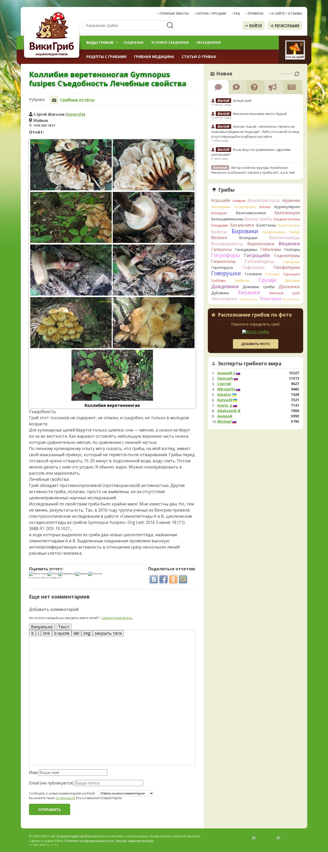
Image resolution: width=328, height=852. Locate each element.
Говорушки (226, 273)
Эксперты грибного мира (249, 363)
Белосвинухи (287, 213)
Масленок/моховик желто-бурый (260, 113)
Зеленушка (248, 299)
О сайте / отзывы (286, 13)
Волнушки (248, 237)
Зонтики (270, 298)
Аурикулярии (287, 206)
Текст (63, 627)
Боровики (245, 231)
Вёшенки (289, 243)
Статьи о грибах (199, 56)
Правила (255, 13)
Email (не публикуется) (51, 783)
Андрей (224, 416)
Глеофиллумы (286, 267)
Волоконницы (284, 237)
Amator (224, 394)
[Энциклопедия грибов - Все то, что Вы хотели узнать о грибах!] (52, 35)
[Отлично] (95, 574)
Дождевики (225, 286)
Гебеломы (270, 249)
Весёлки (219, 237)
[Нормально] (66, 574)
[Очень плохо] (38, 574)
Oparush (225, 378)
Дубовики (220, 292)
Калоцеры (291, 299)
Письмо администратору (134, 841)
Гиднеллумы (287, 255)
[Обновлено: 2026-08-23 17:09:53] (296, 73)
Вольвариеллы (227, 244)
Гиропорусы (222, 267)
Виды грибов (99, 42)
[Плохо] (52, 574)
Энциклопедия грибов (73, 836)
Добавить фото (255, 344)
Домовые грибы (258, 286)
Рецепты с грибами (106, 56)
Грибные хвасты (174, 13)
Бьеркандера (274, 232)
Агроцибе (220, 200)
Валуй (295, 232)
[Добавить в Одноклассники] (173, 579)
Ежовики (249, 292)
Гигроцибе (257, 255)
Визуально (42, 627)
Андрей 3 (226, 373)
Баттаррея (219, 213)
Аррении (291, 200)
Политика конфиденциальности (89, 841)
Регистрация (287, 25)
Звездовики (224, 299)
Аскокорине (221, 206)
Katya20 (224, 400)
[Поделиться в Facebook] (163, 579)
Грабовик (218, 280)
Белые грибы (258, 219)
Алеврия (238, 201)
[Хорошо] (81, 574)
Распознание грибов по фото (255, 315)
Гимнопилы (223, 261)
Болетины (266, 225)
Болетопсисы (289, 225)
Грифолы (242, 280)
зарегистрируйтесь (116, 617)
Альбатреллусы (263, 200)
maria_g (224, 405)
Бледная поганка (287, 219)
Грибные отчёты (77, 100)
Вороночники (260, 244)
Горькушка (291, 274)
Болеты (219, 231)
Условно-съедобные (170, 42)
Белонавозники (251, 212)
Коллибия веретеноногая (112, 405)
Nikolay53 (226, 389)
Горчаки (272, 274)
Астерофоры (244, 206)
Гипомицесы (259, 261)
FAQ (237, 13)
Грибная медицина (154, 56)
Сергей (224, 384)
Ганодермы (246, 249)
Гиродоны (291, 261)
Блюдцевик (219, 225)
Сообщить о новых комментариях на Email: (62, 793)
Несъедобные (209, 42)
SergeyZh (75, 114)
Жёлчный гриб (284, 293)
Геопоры (292, 249)
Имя (33, 772)
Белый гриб (242, 100)
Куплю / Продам (211, 13)
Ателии (264, 207)
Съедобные (133, 42)
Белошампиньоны (227, 219)
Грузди (267, 279)
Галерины (221, 249)
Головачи (253, 273)
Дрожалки (289, 286)
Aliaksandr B (228, 411)
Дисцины (292, 280)
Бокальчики (242, 225)
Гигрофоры (225, 255)
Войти (255, 25)
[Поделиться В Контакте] (154, 579)
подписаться (65, 798)
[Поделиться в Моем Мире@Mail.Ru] (183, 579)
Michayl (224, 421)
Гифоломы (253, 267)
